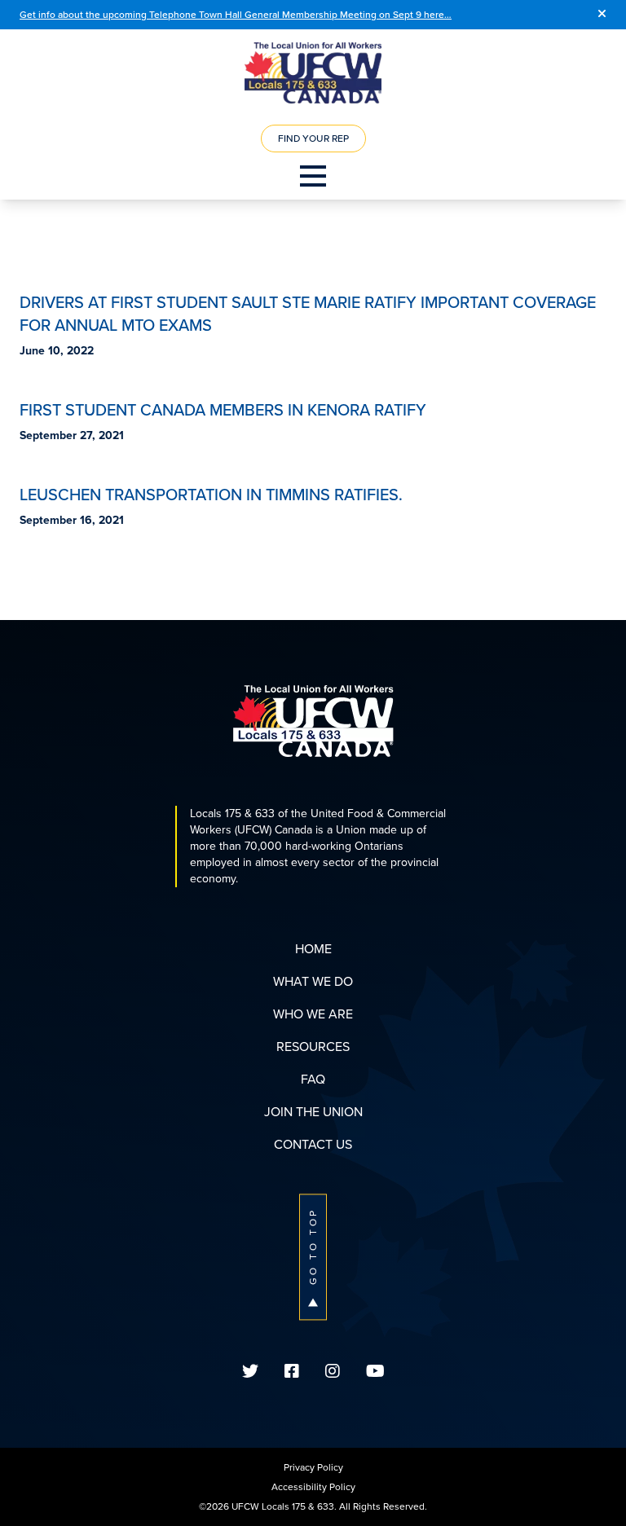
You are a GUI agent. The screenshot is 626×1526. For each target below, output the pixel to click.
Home (313, 948)
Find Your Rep (313, 138)
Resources (313, 1046)
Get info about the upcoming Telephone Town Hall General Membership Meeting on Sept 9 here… (236, 14)
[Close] (601, 15)
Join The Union (313, 1111)
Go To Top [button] (313, 1246)
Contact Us (313, 1144)
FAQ (313, 1079)
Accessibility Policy (313, 1487)
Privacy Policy (313, 1467)
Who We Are (313, 1014)
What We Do (313, 981)
